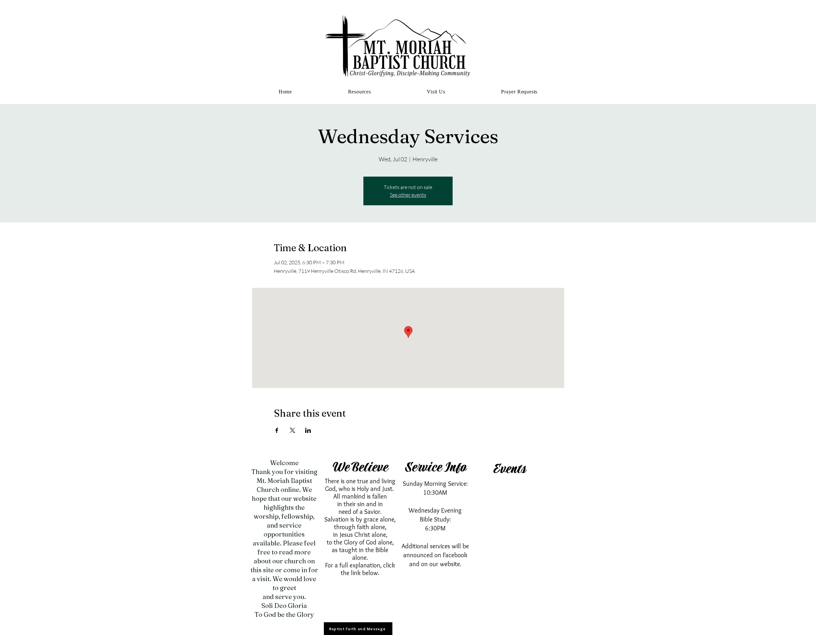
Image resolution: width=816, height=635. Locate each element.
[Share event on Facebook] (277, 430)
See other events (408, 195)
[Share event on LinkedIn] (308, 430)
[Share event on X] (292, 430)
